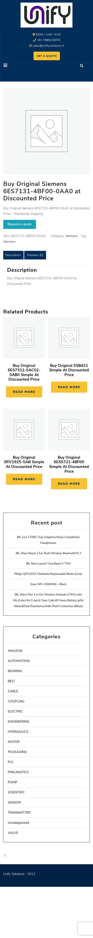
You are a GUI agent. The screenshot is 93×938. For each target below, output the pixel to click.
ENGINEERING (18, 721)
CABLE (13, 691)
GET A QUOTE (47, 56)
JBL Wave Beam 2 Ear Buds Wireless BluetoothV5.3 (48, 553)
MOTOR (13, 742)
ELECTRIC (15, 711)
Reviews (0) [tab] (35, 255)
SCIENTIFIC (16, 792)
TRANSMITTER (19, 812)
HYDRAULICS (18, 732)
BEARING (15, 671)
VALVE (13, 833)
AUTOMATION (19, 661)
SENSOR (14, 802)
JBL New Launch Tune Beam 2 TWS (48, 564)
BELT (11, 681)
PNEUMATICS (18, 772)
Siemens (72, 236)
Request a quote (20, 224)
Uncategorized (18, 823)
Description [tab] (13, 255)
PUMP (12, 782)
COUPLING (16, 701)
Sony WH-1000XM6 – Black (48, 584)
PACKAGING (17, 752)
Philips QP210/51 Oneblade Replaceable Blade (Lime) (48, 574)
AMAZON (15, 651)
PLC (11, 762)
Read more (24, 392)
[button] (23, 66)
